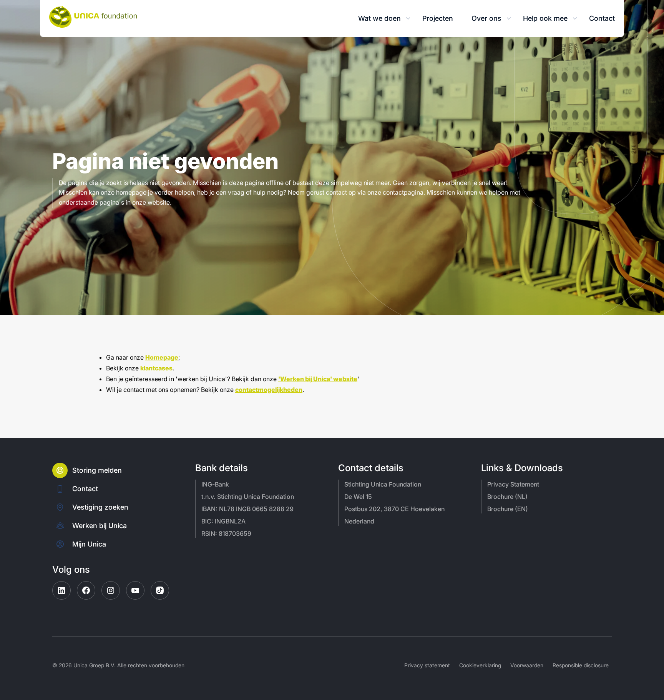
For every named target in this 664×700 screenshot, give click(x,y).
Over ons (486, 18)
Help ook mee (545, 18)
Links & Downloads (522, 468)
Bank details (221, 468)
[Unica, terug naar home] (93, 17)
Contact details (370, 468)
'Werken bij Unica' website (317, 379)
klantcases (156, 368)
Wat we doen (379, 18)
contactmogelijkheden (268, 389)
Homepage (161, 357)
